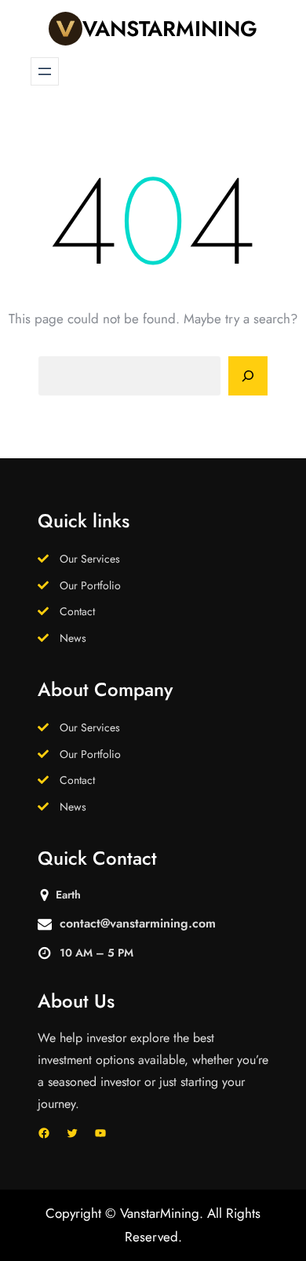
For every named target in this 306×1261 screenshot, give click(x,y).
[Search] (248, 375)
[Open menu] (45, 71)
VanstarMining (169, 28)
